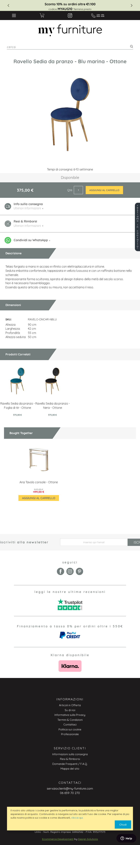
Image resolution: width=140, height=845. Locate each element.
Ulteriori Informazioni (27, 226)
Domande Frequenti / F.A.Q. (70, 764)
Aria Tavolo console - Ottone (39, 482)
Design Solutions (88, 839)
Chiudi (123, 824)
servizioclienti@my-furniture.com (70, 788)
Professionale (70, 734)
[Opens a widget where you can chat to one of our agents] (126, 838)
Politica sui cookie (70, 729)
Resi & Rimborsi (70, 759)
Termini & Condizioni (70, 720)
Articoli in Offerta (70, 705)
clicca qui (77, 817)
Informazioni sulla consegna (70, 754)
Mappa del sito (70, 768)
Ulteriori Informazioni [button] (27, 208)
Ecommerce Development (57, 839)
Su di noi (70, 710)
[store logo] (70, 30)
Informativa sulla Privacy (70, 715)
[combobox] (70, 46)
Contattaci (70, 724)
